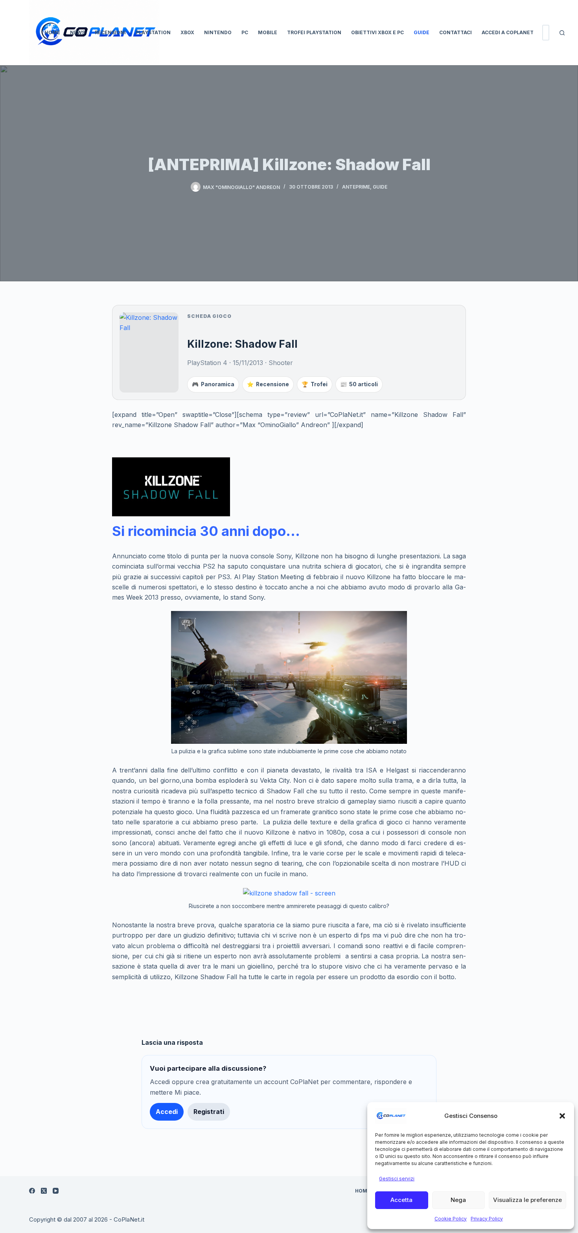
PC (244, 32)
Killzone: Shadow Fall (242, 344)
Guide (421, 32)
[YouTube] (56, 1191)
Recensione (268, 384)
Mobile (267, 32)
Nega (458, 1200)
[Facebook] (32, 1191)
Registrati (208, 1112)
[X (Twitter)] (44, 1191)
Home (52, 32)
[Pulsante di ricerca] (562, 33)
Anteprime (356, 187)
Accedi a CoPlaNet (508, 32)
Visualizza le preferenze (527, 1200)
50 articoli (359, 384)
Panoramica (213, 384)
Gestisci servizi (396, 1179)
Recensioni (110, 32)
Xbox (187, 32)
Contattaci (455, 32)
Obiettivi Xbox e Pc (377, 32)
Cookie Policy (450, 1219)
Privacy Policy (487, 1219)
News (77, 32)
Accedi (167, 1112)
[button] (562, 1116)
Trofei (315, 384)
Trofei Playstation (314, 32)
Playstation (153, 32)
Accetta (401, 1200)
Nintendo (218, 32)
